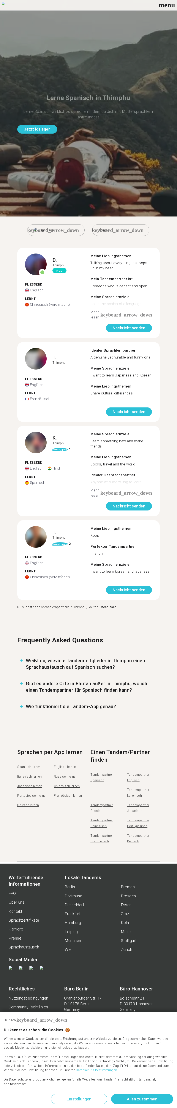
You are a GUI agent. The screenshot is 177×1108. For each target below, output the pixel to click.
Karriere (16, 929)
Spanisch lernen (29, 767)
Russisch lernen (65, 776)
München (73, 940)
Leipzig (71, 931)
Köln (125, 922)
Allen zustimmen (142, 1099)
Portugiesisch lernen (32, 795)
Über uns (16, 902)
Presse (15, 938)
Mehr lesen (108, 607)
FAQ (12, 893)
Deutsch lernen (28, 805)
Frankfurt (73, 913)
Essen (126, 905)
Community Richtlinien (28, 1007)
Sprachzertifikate (24, 920)
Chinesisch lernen (67, 786)
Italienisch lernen (29, 776)
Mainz (126, 931)
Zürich (126, 949)
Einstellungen (79, 1099)
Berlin (70, 887)
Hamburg (73, 922)
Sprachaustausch (24, 947)
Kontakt (15, 911)
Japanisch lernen (29, 786)
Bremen (128, 887)
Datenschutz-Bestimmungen (96, 1070)
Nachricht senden (129, 328)
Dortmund (73, 896)
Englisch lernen (65, 767)
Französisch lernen (68, 795)
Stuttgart (129, 940)
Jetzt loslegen (37, 129)
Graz (125, 913)
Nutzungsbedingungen (28, 998)
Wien (69, 949)
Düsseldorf (74, 905)
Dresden (128, 896)
